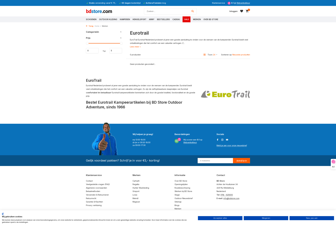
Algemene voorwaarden (96, 188)
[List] (204, 54)
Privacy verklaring (94, 205)
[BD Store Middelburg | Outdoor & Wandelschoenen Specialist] (99, 11)
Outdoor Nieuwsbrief (184, 198)
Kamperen (125, 19)
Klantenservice (218, 3)
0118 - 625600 (226, 195)
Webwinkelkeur (243, 3)
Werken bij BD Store (183, 191)
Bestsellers (163, 19)
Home (97, 26)
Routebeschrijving (182, 188)
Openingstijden (181, 184)
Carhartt (136, 181)
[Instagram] (222, 139)
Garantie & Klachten (94, 202)
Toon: (210, 55)
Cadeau (176, 19)
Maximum (115, 50)
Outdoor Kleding (108, 19)
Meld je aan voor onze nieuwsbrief (232, 145)
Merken (197, 19)
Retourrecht (91, 198)
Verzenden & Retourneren (97, 195)
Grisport (136, 191)
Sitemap (178, 202)
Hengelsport (139, 19)
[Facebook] (218, 139)
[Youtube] (227, 139)
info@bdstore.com (231, 198)
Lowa (135, 195)
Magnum (136, 202)
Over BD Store (210, 19)
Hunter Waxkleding (141, 188)
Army (151, 19)
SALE (186, 19)
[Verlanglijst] (241, 11)
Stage (177, 195)
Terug (90, 26)
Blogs (177, 205)
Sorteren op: (226, 55)
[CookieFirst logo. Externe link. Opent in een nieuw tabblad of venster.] (3, 214)
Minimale (92, 50)
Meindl (135, 198)
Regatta (136, 184)
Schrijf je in (241, 161)
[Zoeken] (193, 11)
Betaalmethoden (93, 191)
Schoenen (91, 19)
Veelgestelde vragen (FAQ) (98, 184)
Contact (89, 181)
